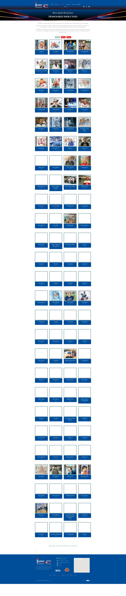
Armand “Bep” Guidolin (41, 70)
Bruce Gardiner (70, 90)
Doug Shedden (56, 167)
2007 (84, 91)
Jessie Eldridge (56, 302)
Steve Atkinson (84, 495)
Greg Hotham (85, 206)
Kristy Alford (41, 360)
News (73, 4)
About (56, 4)
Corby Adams (85, 109)
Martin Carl (41, 379)
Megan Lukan (56, 379)
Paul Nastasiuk (41, 437)
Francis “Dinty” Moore (70, 186)
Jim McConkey (41, 321)
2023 (41, 361)
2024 (56, 130)
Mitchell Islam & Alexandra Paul (84, 399)
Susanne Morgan (56, 515)
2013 (70, 149)
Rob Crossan (84, 457)
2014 (70, 53)
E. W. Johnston (70, 167)
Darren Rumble (70, 128)
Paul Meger (84, 418)
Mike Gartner (41, 399)
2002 (41, 265)
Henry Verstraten (84, 225)
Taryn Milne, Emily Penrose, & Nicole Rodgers (70, 516)
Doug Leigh (41, 167)
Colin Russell (70, 109)
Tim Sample (41, 534)
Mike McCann (70, 399)
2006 (70, 110)
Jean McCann (41, 283)
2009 (41, 53)
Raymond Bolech (41, 457)
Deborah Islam (56, 148)
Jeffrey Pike (84, 283)
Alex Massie (56, 51)
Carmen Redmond (85, 90)
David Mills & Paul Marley (84, 129)
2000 (70, 168)
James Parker (70, 264)
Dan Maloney (41, 128)
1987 (70, 188)
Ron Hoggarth (56, 476)
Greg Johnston (41, 225)
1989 (56, 419)
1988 (70, 323)
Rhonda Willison (70, 457)
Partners (78, 4)
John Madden (85, 321)
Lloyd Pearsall (85, 360)
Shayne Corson (56, 495)
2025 (56, 149)
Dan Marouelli (56, 128)
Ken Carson (70, 341)
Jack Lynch (41, 264)
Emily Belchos (84, 167)
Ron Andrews (41, 476)
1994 (41, 130)
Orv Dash (56, 418)
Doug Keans (84, 148)
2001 (84, 149)
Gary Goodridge (55, 206)
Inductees (62, 4)
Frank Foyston (85, 186)
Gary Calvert (41, 206)
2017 (70, 91)
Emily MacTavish (41, 186)
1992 (70, 226)
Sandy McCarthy (84, 476)
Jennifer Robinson (41, 302)
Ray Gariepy (84, 437)
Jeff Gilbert (70, 283)
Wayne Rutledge (70, 534)
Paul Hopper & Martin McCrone (70, 419)
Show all (57, 37)
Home (52, 4)
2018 (84, 226)
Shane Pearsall (41, 495)
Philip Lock (70, 437)
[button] (57, 4)
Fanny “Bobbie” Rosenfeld (55, 187)
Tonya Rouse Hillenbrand (55, 534)
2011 (70, 130)
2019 (41, 110)
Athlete (63, 37)
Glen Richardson (70, 206)
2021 (41, 149)
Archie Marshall (84, 51)
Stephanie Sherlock (70, 495)
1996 (70, 72)
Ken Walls (84, 341)
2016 (56, 53)
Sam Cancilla (70, 476)
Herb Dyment (41, 244)
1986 (70, 246)
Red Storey (55, 457)
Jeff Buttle (56, 283)
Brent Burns (41, 90)
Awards (68, 4)
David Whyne (41, 148)
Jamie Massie (85, 264)
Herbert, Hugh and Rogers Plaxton (56, 245)
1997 (56, 110)
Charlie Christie (55, 109)
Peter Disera (55, 437)
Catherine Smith (41, 109)
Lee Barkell (55, 360)
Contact (66, 6)
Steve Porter (41, 515)
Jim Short (56, 321)
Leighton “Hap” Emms (70, 360)
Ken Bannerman (55, 341)
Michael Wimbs (70, 379)
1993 (84, 53)
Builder (69, 37)
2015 (84, 72)
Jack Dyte (84, 244)
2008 (56, 91)
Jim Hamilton (85, 302)
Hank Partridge (70, 225)
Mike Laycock (56, 399)
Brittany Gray (56, 90)
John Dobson (70, 321)
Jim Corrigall (70, 302)
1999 (84, 188)
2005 (41, 226)
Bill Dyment (56, 70)
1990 (56, 323)
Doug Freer (70, 148)
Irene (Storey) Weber (70, 244)
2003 (41, 400)
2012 (41, 72)
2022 (84, 131)
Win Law (85, 534)
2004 (84, 265)
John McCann (41, 341)
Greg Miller (55, 225)
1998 (56, 72)
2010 (56, 226)
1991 (84, 110)
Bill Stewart (84, 70)
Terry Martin (84, 515)
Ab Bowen (41, 51)
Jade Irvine (55, 264)
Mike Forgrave (84, 379)
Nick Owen (41, 418)
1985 (56, 189)
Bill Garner (70, 70)
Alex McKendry (70, 51)
